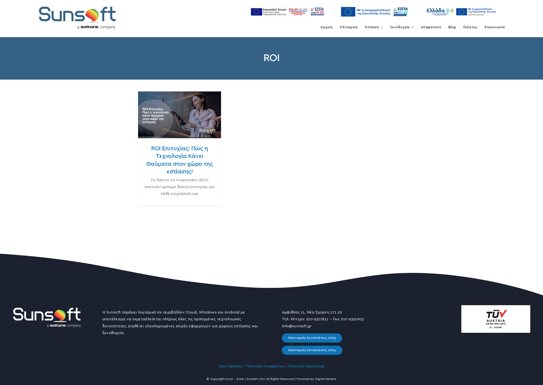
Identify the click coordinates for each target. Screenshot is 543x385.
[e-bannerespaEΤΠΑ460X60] (287, 9)
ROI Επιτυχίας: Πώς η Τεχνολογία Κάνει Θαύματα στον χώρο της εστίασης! (180, 115)
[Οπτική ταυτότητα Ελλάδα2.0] (461, 7)
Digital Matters (325, 379)
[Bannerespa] (374, 5)
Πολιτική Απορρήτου (265, 366)
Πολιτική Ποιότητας (306, 366)
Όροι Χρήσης (230, 366)
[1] (77, 4)
